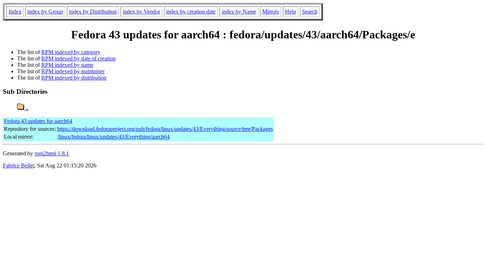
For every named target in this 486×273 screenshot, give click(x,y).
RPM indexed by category (70, 52)
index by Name (239, 12)
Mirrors (270, 12)
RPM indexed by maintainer (73, 71)
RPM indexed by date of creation (78, 58)
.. (26, 108)
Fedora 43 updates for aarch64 (38, 121)
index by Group (45, 12)
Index (15, 12)
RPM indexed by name (67, 65)
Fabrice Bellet (18, 165)
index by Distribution (93, 12)
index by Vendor (141, 12)
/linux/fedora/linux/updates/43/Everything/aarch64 (113, 137)
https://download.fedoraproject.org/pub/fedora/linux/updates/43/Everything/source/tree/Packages (165, 129)
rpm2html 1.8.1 (52, 153)
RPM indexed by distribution (73, 78)
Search (309, 12)
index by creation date (191, 12)
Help (290, 12)
